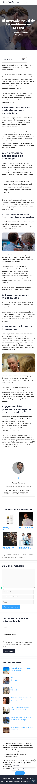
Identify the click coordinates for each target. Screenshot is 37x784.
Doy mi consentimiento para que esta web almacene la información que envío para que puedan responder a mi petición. (17, 644)
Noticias (25, 33)
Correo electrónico (10, 634)
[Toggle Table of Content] (22, 60)
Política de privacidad (8, 778)
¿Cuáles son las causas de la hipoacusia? (18, 555)
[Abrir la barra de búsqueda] (26, 2)
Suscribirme (8, 651)
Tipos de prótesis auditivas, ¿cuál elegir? (18, 557)
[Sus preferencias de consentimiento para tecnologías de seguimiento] (2, 588)
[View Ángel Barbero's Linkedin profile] (18, 477)
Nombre (6, 627)
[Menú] (33, 2)
